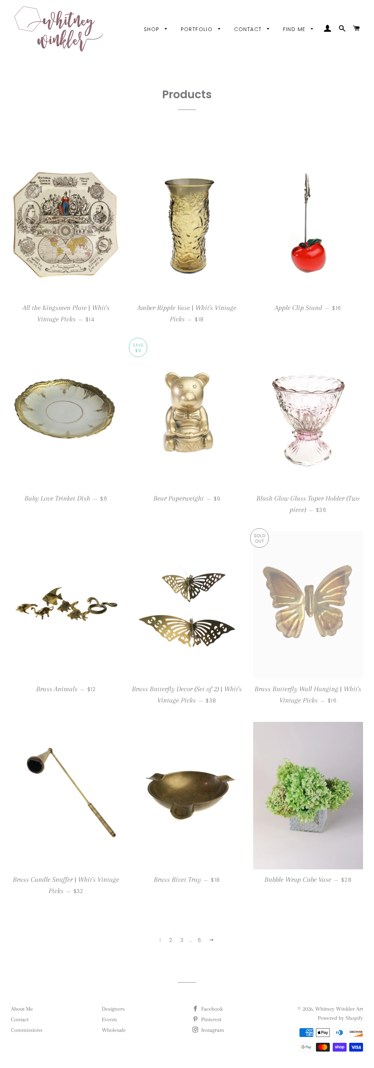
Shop (152, 29)
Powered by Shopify (340, 1018)
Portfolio (198, 29)
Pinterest (210, 1019)
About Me (22, 1009)
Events (109, 1019)
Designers (113, 1009)
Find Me (295, 29)
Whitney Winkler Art (339, 1009)
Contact (249, 29)
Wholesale (114, 1030)
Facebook (211, 1009)
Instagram (212, 1030)
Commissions (26, 1030)
